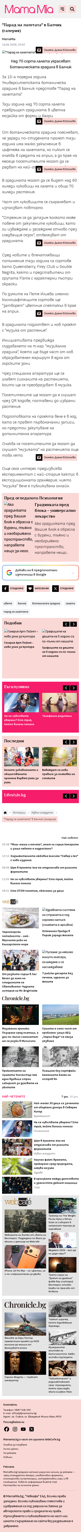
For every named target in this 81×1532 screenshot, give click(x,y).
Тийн (37, 1187)
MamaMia (8, 39)
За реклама (9, 1453)
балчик (22, 603)
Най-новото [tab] (70, 838)
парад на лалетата (16, 611)
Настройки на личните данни (21, 1485)
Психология (41, 1131)
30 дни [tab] (74, 1096)
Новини (7, 1457)
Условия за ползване (15, 1444)
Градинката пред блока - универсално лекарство (55, 510)
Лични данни (10, 1448)
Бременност (42, 1116)
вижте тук (50, 1482)
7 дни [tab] (64, 1096)
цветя (8, 603)
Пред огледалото (21, 498)
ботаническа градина (46, 603)
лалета (70, 603)
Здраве (38, 1172)
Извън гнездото (44, 1153)
